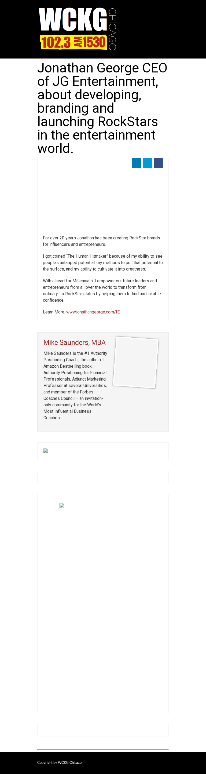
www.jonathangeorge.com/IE (92, 312)
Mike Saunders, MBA (74, 342)
